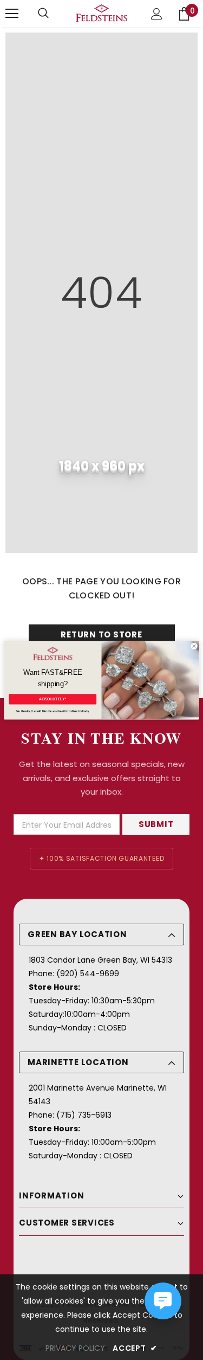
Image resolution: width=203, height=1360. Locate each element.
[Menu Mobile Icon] (11, 13)
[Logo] (101, 13)
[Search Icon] (43, 13)
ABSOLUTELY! (52, 699)
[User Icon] (156, 14)
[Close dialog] (194, 645)
